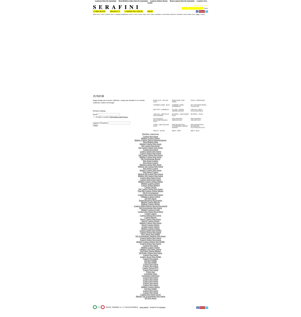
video (152, 14)
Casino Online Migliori (150, 185)
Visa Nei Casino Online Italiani (150, 191)
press (193, 14)
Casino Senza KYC (150, 268)
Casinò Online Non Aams (150, 233)
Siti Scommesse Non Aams (150, 208)
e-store (135, 14)
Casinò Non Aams (150, 259)
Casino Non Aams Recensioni (150, 195)
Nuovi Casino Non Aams (150, 219)
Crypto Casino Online (151, 227)
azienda (107, 14)
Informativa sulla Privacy (119, 117)
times (112, 14)
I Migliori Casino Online (150, 197)
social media (165, 14)
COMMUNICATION (134, 11)
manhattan (158, 14)
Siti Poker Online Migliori (150, 251)
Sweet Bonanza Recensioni (150, 201)
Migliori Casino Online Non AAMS (150, 242)
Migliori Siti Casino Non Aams (150, 167)
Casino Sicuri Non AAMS (150, 257)
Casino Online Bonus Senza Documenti (150, 206)
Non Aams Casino (150, 161)
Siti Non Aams (150, 199)
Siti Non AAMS (150, 261)
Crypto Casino (150, 214)
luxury (140, 14)
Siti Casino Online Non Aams (150, 148)
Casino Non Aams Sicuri (150, 178)
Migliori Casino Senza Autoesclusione (150, 140)
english (200, 5)
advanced (173, 14)
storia (148, 14)
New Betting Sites (150, 142)
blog (144, 14)
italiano (195, 5)
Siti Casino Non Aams (150, 146)
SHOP (150, 11)
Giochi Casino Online (150, 221)
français (205, 5)
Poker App (150, 272)
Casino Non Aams (150, 137)
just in (98, 14)
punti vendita (187, 14)
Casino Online (150, 187)
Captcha (96, 123)
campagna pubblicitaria (121, 14)
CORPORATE (99, 11)
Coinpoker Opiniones (150, 276)
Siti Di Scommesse (150, 193)
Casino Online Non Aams (150, 152)
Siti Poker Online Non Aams (150, 253)
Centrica (162, 307)
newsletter (180, 14)
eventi (130, 14)
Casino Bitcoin (150, 217)
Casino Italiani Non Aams (150, 216)
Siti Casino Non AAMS (150, 234)
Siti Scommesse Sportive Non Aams (150, 236)
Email (95, 114)
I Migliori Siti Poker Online (150, 249)
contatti (202, 14)
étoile (94, 14)
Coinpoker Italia (150, 274)
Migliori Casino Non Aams (150, 144)
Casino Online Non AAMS (150, 231)
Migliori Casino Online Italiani (150, 182)
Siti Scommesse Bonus (150, 159)
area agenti (144, 307)
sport (102, 14)
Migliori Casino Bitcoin (150, 202)
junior (197, 14)
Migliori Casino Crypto (150, 210)
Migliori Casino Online (150, 138)
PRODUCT (115, 11)
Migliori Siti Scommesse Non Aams (150, 296)
